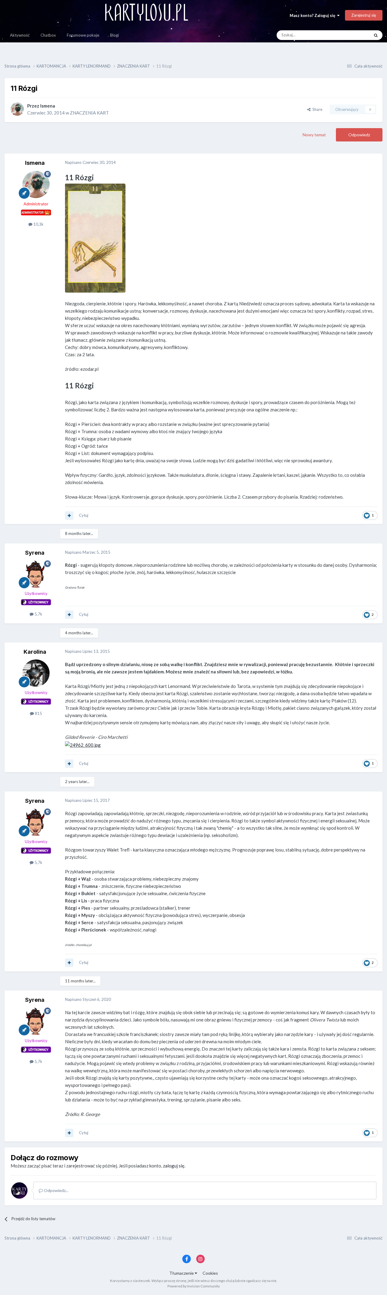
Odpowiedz (359, 134)
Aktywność (20, 35)
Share (316, 109)
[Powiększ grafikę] (95, 237)
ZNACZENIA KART (89, 112)
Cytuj (83, 515)
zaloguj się (173, 1165)
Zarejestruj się (363, 15)
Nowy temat (314, 134)
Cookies (210, 1273)
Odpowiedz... (55, 1190)
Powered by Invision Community (193, 1286)
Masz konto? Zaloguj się (313, 15)
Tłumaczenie (182, 1273)
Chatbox (48, 35)
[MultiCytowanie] (69, 515)
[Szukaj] (375, 35)
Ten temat (353, 35)
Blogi (114, 35)
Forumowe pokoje (83, 35)
